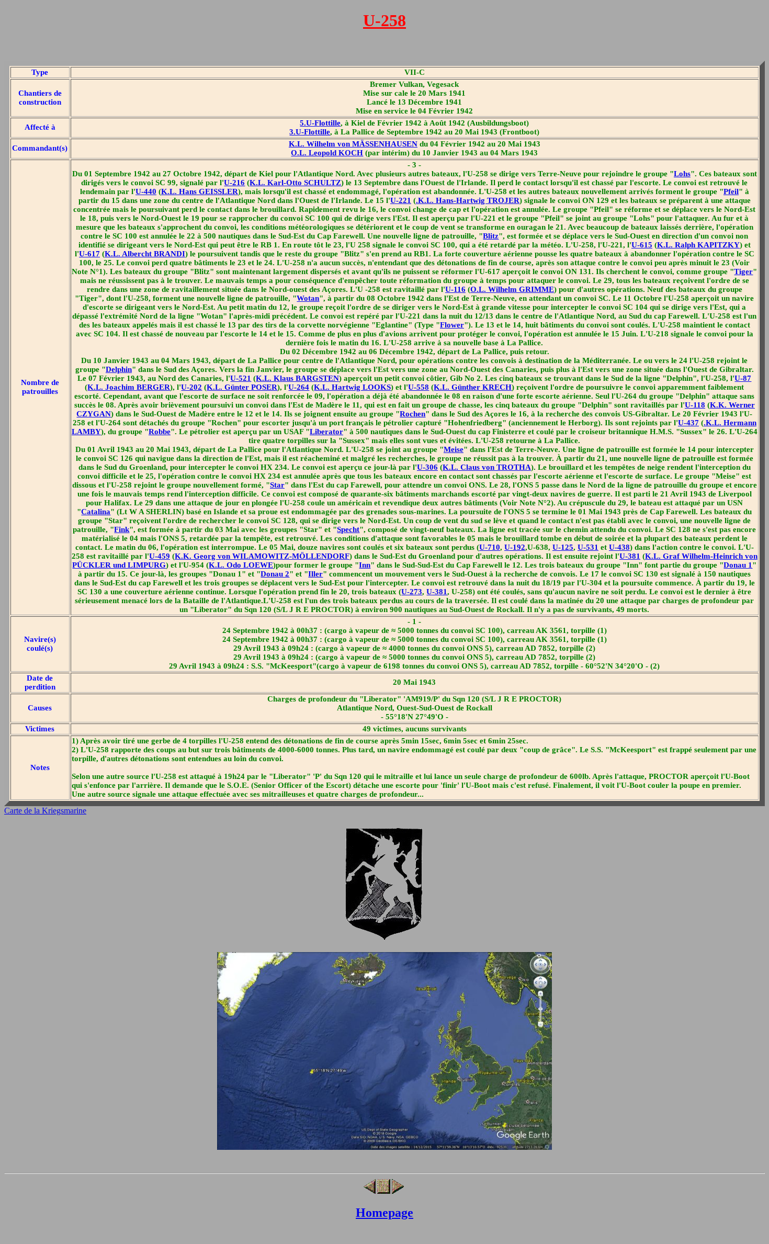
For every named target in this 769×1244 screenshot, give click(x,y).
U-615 (641, 245)
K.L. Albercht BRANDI (145, 254)
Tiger (743, 271)
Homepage (384, 1212)
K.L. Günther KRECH (473, 387)
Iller (315, 574)
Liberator (326, 431)
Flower (452, 325)
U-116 (455, 289)
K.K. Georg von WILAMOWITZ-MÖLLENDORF (262, 556)
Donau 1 (737, 565)
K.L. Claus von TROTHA (487, 467)
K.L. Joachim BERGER (128, 387)
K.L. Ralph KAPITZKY (698, 245)
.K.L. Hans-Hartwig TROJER (467, 200)
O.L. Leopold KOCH (327, 153)
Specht (348, 529)
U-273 (411, 591)
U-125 (562, 547)
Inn (364, 565)
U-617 (89, 254)
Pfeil (731, 191)
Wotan (308, 298)
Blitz (491, 236)
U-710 (489, 547)
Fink (121, 529)
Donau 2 (275, 574)
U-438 (619, 547)
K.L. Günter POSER (242, 387)
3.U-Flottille (309, 132)
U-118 (695, 405)
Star (277, 485)
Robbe (160, 431)
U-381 (629, 556)
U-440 (145, 191)
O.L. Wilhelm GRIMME (512, 289)
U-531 (588, 547)
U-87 (742, 378)
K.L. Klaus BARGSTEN (297, 378)
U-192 (514, 547)
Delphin (119, 369)
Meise (453, 449)
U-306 (427, 467)
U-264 (298, 387)
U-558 (418, 387)
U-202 (191, 387)
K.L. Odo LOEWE (241, 565)
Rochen (412, 414)
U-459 (159, 556)
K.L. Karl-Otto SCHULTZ (295, 182)
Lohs (682, 173)
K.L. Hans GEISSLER (199, 191)
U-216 (234, 182)
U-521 (240, 378)
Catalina (95, 511)
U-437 (688, 423)
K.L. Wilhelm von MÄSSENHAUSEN (353, 144)
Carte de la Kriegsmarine (45, 810)
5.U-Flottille (320, 123)
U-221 (400, 200)
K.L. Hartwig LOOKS (352, 387)
